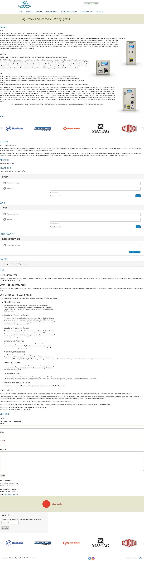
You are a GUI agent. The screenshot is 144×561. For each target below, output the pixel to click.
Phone (2, 441)
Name (2, 423)
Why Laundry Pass (51, 11)
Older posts (53, 503)
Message (3, 449)
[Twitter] (89, 558)
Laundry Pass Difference (69, 11)
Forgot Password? (55, 196)
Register (4, 259)
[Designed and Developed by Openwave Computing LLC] (134, 558)
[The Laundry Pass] (24, 4)
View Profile (5, 167)
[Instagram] (93, 558)
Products (29, 11)
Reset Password (7, 233)
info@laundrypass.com (11, 494)
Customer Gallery (86, 11)
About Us (39, 11)
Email (2, 432)
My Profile (4, 159)
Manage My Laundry (91, 4)
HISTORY (4, 142)
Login (2, 202)
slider (2, 116)
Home (21, 11)
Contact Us (100, 11)
